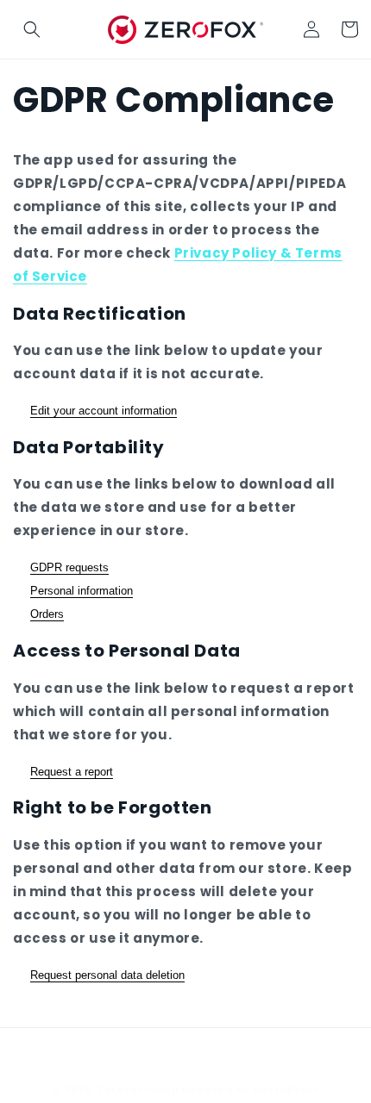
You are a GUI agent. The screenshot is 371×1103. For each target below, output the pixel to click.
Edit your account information (103, 410)
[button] (32, 29)
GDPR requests (69, 567)
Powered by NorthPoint (249, 1089)
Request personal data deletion (107, 975)
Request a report (71, 771)
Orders (47, 614)
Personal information (81, 590)
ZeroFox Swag (138, 1089)
